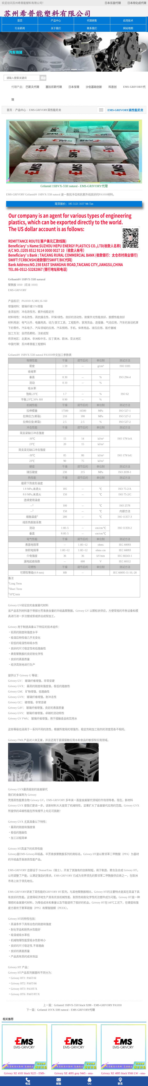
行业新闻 (20, 28)
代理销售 (92, 20)
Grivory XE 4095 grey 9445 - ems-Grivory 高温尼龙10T (50, 1075)
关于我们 (56, 28)
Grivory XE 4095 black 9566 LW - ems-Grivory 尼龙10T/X (100, 1075)
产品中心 (56, 20)
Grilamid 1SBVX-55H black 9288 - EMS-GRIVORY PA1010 (88, 1005)
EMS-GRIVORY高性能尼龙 (45, 110)
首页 (19, 20)
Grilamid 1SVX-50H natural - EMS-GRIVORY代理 (66, 1009)
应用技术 (128, 20)
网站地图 (128, 28)
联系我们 (92, 28)
